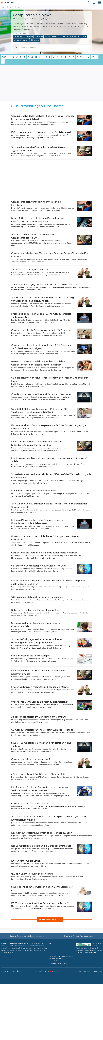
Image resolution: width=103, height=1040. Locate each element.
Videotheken (34, 40)
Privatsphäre (97, 971)
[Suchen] (16, 47)
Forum (13, 936)
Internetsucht (63, 36)
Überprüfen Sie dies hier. (58, 963)
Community (21, 936)
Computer (17, 40)
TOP (4, 57)
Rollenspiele (28, 36)
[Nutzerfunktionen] (93, 2)
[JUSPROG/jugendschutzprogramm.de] (83, 944)
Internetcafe (74, 36)
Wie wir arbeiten (86, 936)
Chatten (25, 40)
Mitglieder (31, 936)
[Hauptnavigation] (99, 2)
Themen (10, 7)
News (3, 7)
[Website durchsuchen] (88, 2)
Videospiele (39, 36)
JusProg (93, 952)
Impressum (78, 971)
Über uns (68, 936)
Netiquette (40, 936)
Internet (83, 36)
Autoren (76, 936)
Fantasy (47, 36)
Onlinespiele (18, 36)
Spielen (54, 36)
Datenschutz (88, 971)
